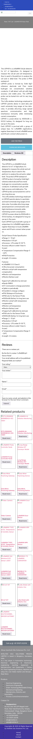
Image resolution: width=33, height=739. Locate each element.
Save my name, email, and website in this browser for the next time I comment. (16, 399)
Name (4, 381)
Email (4, 389)
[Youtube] (30, 2)
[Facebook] (19, 2)
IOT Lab (10, 21)
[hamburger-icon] (30, 13)
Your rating (6, 364)
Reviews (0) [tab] (19, 153)
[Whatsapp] (24, 7)
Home (5, 21)
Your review (6, 370)
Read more (6, 438)
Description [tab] (7, 153)
